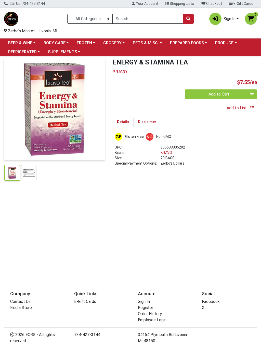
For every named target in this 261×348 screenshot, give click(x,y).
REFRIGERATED (22, 51)
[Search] (188, 19)
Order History (150, 313)
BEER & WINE (20, 43)
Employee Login (152, 319)
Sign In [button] (230, 18)
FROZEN (84, 43)
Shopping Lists (181, 4)
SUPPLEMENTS (62, 51)
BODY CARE (55, 43)
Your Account (146, 4)
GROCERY (112, 43)
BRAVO (166, 153)
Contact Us (20, 301)
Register (145, 307)
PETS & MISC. (146, 43)
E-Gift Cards (243, 4)
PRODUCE (224, 43)
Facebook (211, 301)
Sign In (144, 301)
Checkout (213, 4)
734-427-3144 (87, 334)
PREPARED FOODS (187, 43)
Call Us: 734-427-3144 (27, 4)
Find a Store (21, 307)
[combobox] (147, 19)
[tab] (123, 122)
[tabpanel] (185, 151)
